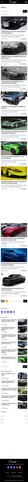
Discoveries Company (17, 476)
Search (25, 11)
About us (20, 472)
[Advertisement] (14, 207)
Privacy (7, 472)
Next (25, 301)
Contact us (13, 472)
